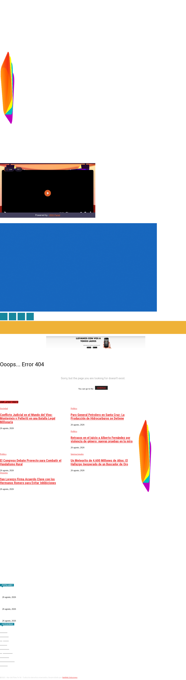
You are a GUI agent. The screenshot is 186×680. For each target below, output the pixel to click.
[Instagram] (159, 102)
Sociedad (4, 408)
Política (74, 408)
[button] (184, 46)
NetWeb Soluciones (69, 677)
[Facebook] (155, 102)
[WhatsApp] (168, 102)
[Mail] (164, 102)
